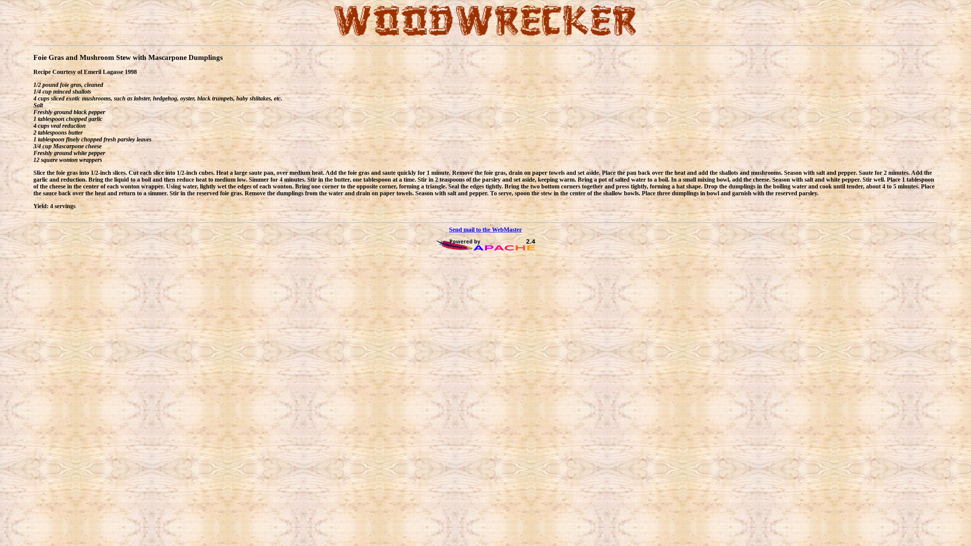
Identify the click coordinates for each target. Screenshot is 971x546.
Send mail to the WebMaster (485, 229)
